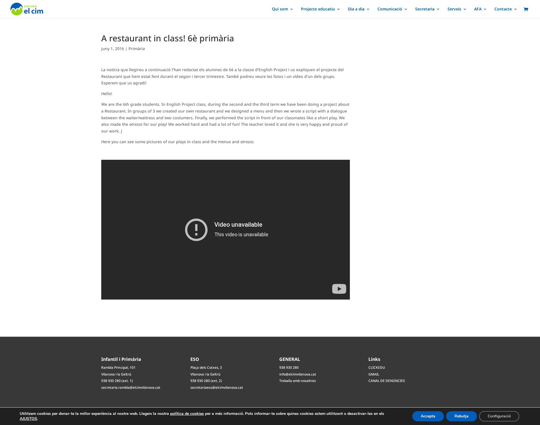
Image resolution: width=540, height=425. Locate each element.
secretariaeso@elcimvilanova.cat (216, 387)
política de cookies (187, 413)
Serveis (454, 9)
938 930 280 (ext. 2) (206, 380)
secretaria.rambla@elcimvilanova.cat (130, 387)
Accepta (428, 416)
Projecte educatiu (318, 9)
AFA (478, 9)
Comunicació (389, 9)
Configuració (499, 416)
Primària (137, 48)
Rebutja (461, 416)
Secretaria (425, 9)
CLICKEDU (376, 367)
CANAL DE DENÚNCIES (386, 380)
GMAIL (373, 374)
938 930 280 (289, 367)
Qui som (280, 9)
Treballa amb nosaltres (297, 380)
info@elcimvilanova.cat (297, 374)
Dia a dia (356, 9)
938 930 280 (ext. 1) (117, 380)
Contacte (503, 9)
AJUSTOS (28, 418)
